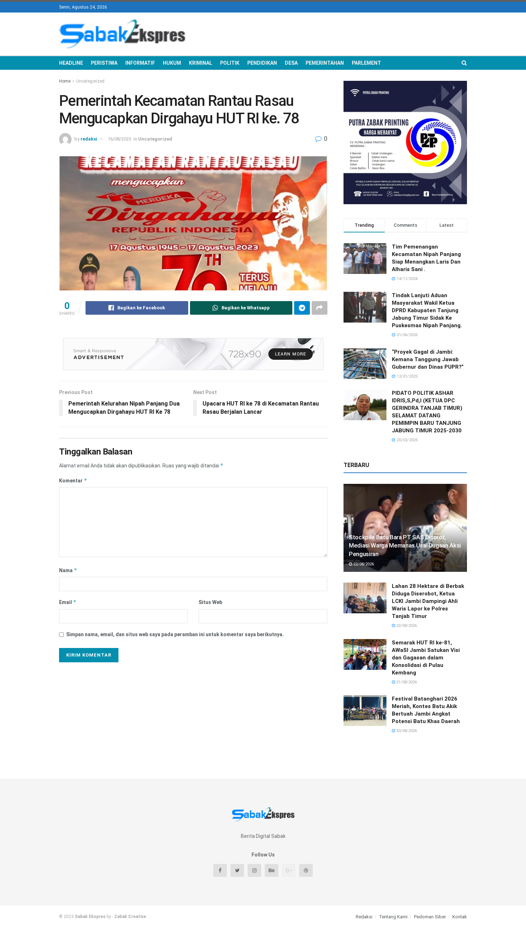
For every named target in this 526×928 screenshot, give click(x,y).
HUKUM (172, 63)
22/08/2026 (363, 564)
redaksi (89, 139)
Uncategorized (90, 81)
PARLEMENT (366, 63)
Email (68, 602)
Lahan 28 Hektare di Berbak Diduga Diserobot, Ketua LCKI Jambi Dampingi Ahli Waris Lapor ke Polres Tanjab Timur (428, 601)
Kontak (459, 916)
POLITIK (229, 63)
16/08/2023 (119, 139)
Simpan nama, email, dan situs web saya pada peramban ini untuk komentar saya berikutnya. (175, 634)
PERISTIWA (104, 63)
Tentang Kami (393, 916)
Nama (68, 570)
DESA (291, 63)
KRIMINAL (200, 63)
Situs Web (210, 602)
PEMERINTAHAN (325, 63)
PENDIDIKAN (262, 63)
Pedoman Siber (430, 916)
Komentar (73, 480)
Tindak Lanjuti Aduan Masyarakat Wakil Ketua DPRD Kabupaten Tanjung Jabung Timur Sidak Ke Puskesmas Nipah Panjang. (427, 310)
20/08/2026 (406, 730)
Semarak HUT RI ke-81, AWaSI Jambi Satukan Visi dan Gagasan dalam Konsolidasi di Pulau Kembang (426, 657)
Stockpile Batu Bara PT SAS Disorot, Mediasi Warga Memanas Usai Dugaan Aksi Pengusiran (405, 546)
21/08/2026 (406, 682)
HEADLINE (71, 63)
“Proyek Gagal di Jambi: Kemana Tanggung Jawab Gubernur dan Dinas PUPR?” (428, 359)
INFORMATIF (140, 63)
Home (64, 81)
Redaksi (364, 916)
